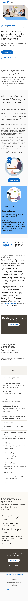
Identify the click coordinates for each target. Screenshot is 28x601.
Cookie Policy (14, 579)
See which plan (10, 304)
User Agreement (14, 584)
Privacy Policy (14, 581)
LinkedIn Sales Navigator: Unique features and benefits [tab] (7, 244)
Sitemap (14, 587)
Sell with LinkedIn (6, 25)
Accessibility (14, 585)
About (14, 578)
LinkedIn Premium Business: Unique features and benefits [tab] (19, 244)
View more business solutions (14, 574)
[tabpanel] (14, 280)
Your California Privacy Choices (14, 582)
